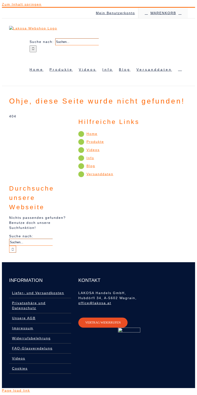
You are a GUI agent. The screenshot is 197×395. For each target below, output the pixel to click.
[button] (180, 69)
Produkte (95, 142)
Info (90, 158)
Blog (90, 166)
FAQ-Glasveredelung (32, 348)
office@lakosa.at (94, 303)
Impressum (22, 328)
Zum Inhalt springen (22, 4)
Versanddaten (99, 174)
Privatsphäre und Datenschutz (29, 305)
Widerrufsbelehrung (31, 338)
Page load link (16, 390)
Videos (93, 150)
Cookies (20, 368)
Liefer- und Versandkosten (38, 293)
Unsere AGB (24, 318)
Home (92, 134)
